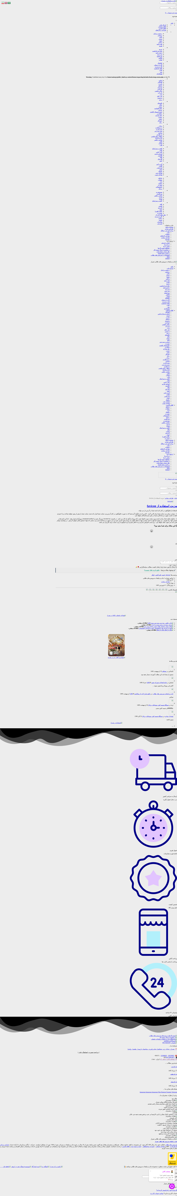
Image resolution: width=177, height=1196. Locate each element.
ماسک (160, 171)
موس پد (159, 213)
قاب (161, 145)
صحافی (164, 671)
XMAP (167, 258)
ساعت (160, 133)
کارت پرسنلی (158, 65)
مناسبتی (159, 222)
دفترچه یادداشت (157, 51)
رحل (160, 122)
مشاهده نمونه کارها (164, 248)
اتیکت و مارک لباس (164, 314)
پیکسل (160, 183)
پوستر (160, 39)
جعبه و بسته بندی (136, 1146)
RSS (168, 257)
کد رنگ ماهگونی (173, 1074)
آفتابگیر (160, 82)
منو (161, 72)
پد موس (159, 98)
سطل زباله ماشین (156, 136)
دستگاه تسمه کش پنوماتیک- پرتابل (158, 705)
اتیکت (160, 80)
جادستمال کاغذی (164, 345)
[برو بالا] (172, 726)
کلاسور (160, 155)
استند (168, 315)
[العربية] (9, 3)
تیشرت (160, 185)
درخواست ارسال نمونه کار (161, 250)
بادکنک (160, 86)
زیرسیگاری (158, 127)
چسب (160, 117)
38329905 (171, 1055)
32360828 (164, 1055)
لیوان (160, 169)
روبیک (160, 189)
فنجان (160, 143)
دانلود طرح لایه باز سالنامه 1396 (140, 694)
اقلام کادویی (162, 28)
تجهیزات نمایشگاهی (148, 1146)
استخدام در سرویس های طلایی (160, 255)
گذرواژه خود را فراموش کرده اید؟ (166, 1190)
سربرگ (167, 289)
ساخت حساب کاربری (156, 1193)
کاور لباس (159, 152)
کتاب (160, 70)
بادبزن (160, 84)
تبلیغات (167, 234)
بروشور (160, 35)
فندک (160, 199)
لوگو (153, 575)
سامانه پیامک (169, 227)
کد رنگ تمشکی (174, 1082)
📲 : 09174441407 (171, 1057)
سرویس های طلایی (171, 1145)
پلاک (160, 105)
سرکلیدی (159, 134)
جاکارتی (159, 114)
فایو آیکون (158, 575)
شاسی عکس (158, 140)
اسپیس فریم (158, 154)
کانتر (160, 150)
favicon (168, 575)
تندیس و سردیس (164, 342)
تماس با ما (166, 246)
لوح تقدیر (159, 168)
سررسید (159, 54)
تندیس (160, 110)
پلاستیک (160, 103)
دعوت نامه (159, 53)
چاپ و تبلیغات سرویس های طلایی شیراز (166, 1141)
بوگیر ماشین (158, 91)
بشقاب (160, 180)
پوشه (160, 40)
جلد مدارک (158, 115)
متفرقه (167, 239)
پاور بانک (159, 96)
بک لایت (160, 89)
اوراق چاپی (162, 25)
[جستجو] (176, 490)
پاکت (160, 37)
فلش (160, 141)
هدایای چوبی (158, 175)
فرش (160, 197)
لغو (170, 565)
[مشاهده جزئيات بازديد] (125, 1167)
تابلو (168, 340)
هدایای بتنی (159, 173)
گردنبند (160, 208)
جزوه (160, 49)
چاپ (168, 232)
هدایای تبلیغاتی (160, 1146)
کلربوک (160, 159)
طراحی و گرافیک (161, 30)
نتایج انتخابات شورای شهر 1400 (157, 682)
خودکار (160, 121)
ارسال (174, 565)
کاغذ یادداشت (158, 68)
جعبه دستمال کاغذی (156, 112)
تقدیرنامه (159, 44)
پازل (161, 94)
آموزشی (159, 223)
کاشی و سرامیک (157, 148)
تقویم (160, 46)
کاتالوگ (160, 63)
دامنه (163, 575)
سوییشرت (159, 192)
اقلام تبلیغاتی (162, 26)
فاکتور (160, 58)
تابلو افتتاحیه (158, 108)
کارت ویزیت (158, 67)
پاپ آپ (160, 93)
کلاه (161, 157)
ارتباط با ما (170, 454)
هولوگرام (159, 74)
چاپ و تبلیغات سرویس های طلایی (163, 694)
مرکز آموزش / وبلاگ (167, 230)
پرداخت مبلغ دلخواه (164, 253)
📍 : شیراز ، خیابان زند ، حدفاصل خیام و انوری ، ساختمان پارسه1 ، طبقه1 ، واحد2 (152, 1049)
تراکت (160, 42)
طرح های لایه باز (161, 215)
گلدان (160, 166)
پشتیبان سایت (169, 716)
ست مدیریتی (158, 131)
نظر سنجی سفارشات (163, 251)
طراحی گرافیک (165, 236)
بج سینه (160, 87)
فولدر (160, 60)
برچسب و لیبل (157, 33)
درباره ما (167, 244)
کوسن (160, 206)
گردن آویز (159, 164)
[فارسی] (3, 3)
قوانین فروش (165, 243)
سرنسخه (159, 56)
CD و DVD (158, 138)
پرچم (160, 100)
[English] (6, 3)
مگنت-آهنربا (158, 211)
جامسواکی (159, 187)
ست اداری (159, 129)
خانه (172, 23)
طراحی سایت (169, 229)
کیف (160, 161)
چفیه (160, 119)
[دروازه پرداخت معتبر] (172, 1165)
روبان (160, 126)
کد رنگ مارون (174, 1066)
